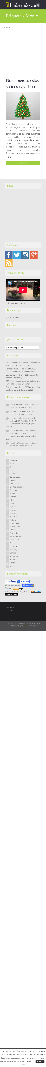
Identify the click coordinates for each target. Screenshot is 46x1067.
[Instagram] (25, 255)
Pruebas (13, 530)
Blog (11, 467)
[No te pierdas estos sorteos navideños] (23, 106)
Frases (12, 493)
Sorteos (13, 553)
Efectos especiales (17, 487)
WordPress (23, 628)
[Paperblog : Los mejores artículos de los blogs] (11, 581)
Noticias (13, 520)
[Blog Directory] (36, 591)
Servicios (13, 546)
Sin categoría (15, 549)
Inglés (12, 503)
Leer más (23, 163)
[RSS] (9, 262)
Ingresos (13, 506)
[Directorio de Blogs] (13, 585)
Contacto (9, 610)
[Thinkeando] (22, 4)
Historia (13, 500)
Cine (11, 470)
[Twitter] (17, 255)
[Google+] (34, 255)
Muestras (13, 516)
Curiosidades (15, 477)
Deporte (13, 480)
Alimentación (15, 460)
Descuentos (14, 483)
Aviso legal (10, 607)
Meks (25, 626)
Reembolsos (15, 539)
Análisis (13, 463)
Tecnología (14, 556)
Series (12, 543)
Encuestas (14, 490)
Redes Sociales (16, 536)
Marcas (13, 513)
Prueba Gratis (15, 526)
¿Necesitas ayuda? (13, 317)
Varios (12, 563)
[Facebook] (9, 255)
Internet (13, 510)
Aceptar (40, 1061)
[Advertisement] (23, 52)
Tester (12, 559)
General (13, 496)
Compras (13, 473)
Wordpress (14, 566)
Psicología (14, 533)
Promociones (15, 523)
